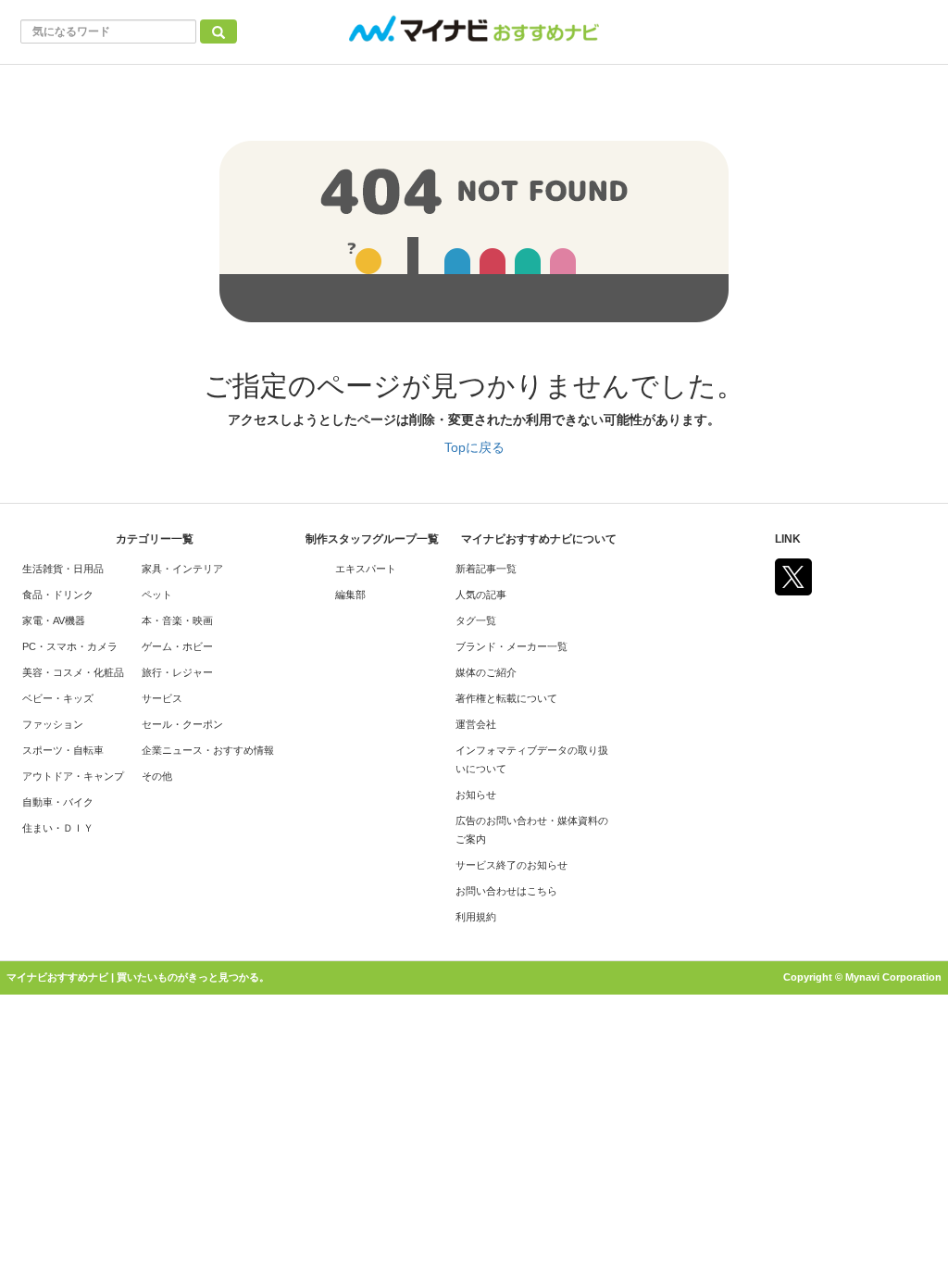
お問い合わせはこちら (506, 890)
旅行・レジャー (177, 672)
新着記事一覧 (486, 568)
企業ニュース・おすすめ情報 (208, 750)
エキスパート (365, 568)
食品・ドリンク (58, 594)
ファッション (52, 724)
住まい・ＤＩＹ (58, 827)
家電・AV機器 (53, 620)
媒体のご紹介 (486, 672)
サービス (162, 698)
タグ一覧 (475, 620)
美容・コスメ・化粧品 (73, 672)
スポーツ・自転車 (63, 750)
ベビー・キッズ (58, 698)
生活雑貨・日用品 (63, 568)
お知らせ (475, 794)
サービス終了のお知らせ (511, 864)
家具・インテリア (182, 568)
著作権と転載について (506, 698)
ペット (157, 594)
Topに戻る (474, 447)
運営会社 (475, 724)
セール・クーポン (182, 724)
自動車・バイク (58, 802)
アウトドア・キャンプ (73, 776)
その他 (157, 776)
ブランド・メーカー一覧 (511, 646)
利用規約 (475, 916)
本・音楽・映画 (177, 620)
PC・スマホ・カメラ (70, 646)
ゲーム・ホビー (177, 646)
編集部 (350, 594)
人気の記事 (480, 594)
